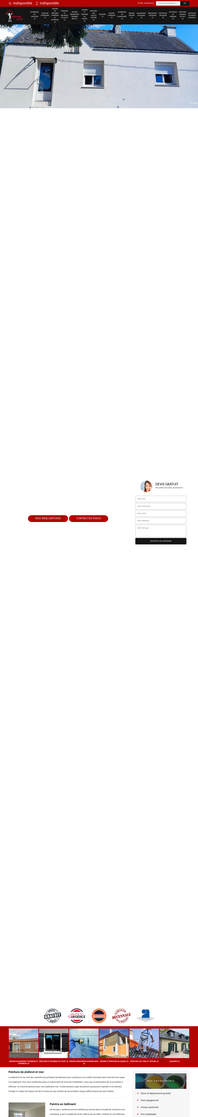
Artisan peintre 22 (132, 16)
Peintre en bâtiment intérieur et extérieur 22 (55, 15)
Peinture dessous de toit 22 (182, 15)
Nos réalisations (48, 518)
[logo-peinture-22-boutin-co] (14, 16)
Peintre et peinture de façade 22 (84, 15)
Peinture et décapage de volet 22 (64, 15)
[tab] (99, 54)
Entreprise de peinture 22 (34, 15)
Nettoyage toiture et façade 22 (192, 16)
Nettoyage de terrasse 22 (173, 15)
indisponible (22, 3)
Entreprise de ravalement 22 (122, 15)
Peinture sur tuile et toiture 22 (93, 15)
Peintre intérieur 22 (111, 16)
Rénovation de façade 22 (152, 16)
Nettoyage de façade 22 (163, 16)
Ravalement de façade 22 (141, 16)
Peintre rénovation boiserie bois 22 (74, 15)
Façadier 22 (102, 15)
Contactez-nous (88, 518)
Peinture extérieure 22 (45, 16)
